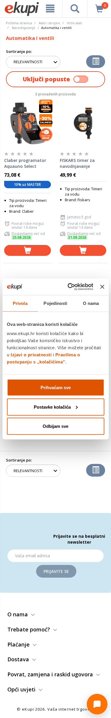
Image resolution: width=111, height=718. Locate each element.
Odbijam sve (55, 426)
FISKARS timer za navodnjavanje (77, 163)
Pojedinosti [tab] (55, 303)
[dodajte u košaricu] (27, 250)
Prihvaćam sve (56, 387)
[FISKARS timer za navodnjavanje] (83, 123)
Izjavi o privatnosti (31, 354)
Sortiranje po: (19, 51)
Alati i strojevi (49, 23)
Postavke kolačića (52, 406)
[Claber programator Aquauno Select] (27, 123)
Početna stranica (19, 23)
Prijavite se (56, 571)
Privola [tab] (20, 303)
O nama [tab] (91, 303)
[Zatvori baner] (102, 287)
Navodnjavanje (23, 27)
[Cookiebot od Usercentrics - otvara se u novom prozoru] (69, 287)
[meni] (50, 8)
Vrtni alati (74, 23)
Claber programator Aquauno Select (25, 163)
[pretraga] (74, 8)
